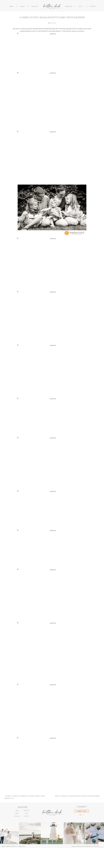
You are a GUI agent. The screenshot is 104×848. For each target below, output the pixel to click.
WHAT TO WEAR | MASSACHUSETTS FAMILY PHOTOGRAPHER (77, 796)
